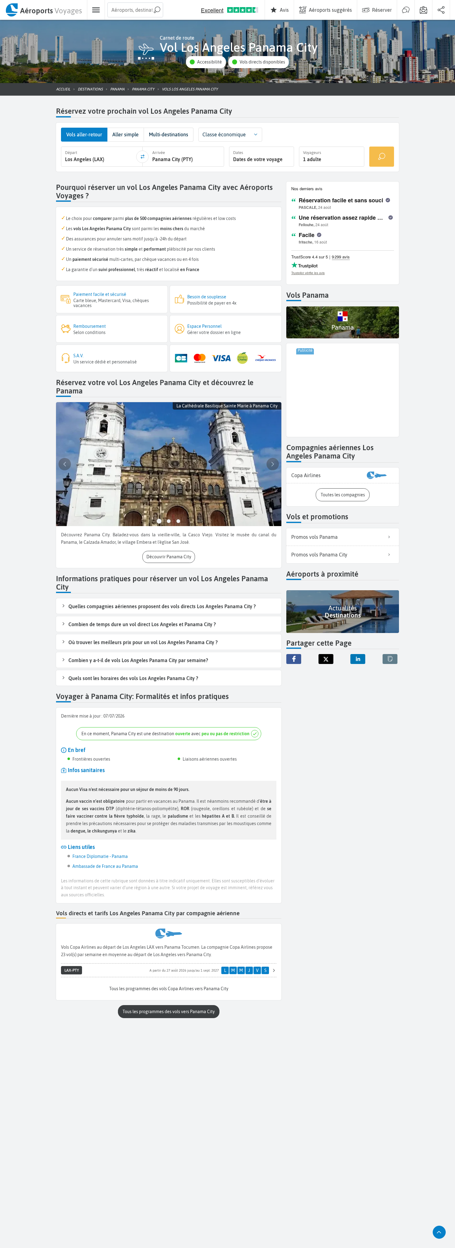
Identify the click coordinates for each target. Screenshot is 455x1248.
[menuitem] (43, 10)
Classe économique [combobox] (224, 134)
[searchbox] (135, 9)
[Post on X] (325, 659)
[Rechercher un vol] (381, 157)
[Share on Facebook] (293, 659)
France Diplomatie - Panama (100, 856)
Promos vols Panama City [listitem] (319, 554)
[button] (206, 62)
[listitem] (342, 475)
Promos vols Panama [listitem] (314, 537)
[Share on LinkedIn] (357, 659)
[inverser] (142, 157)
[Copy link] (390, 659)
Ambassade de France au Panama (105, 866)
